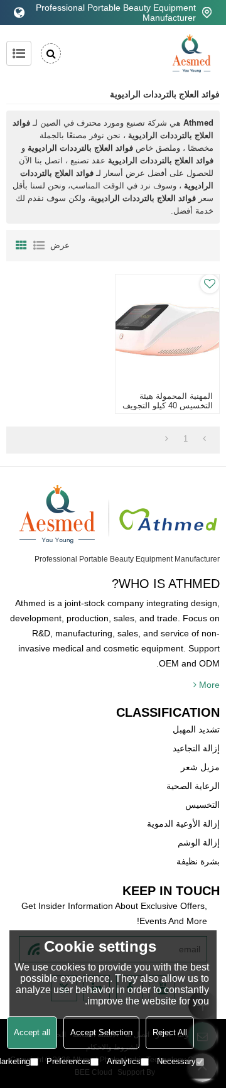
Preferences (68, 1061)
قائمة (39, 245)
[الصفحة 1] (204, 439)
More (209, 685)
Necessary (176, 1061)
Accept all (32, 1032)
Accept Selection (101, 1032)
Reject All (170, 1032)
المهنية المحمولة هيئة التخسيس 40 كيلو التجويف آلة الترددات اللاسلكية (167, 405)
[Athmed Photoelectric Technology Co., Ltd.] (191, 53)
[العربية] (19, 12)
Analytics (124, 1061)
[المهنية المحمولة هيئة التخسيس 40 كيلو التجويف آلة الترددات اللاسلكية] (167, 330)
